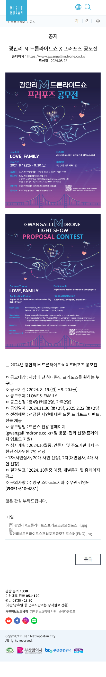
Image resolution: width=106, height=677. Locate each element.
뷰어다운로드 (66, 611)
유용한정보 (18, 21)
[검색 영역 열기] (88, 9)
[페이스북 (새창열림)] (17, 620)
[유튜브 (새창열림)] (8, 620)
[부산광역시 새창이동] (29, 650)
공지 (33, 21)
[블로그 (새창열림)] (34, 620)
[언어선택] (78, 7)
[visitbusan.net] (16, 10)
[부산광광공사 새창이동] (58, 650)
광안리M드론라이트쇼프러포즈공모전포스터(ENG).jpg (50, 533)
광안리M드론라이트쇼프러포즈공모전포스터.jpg (50, 525)
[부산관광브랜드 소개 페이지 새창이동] (78, 650)
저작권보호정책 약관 (43, 611)
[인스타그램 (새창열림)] (25, 620)
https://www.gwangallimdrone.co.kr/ (56, 56)
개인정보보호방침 (16, 611)
